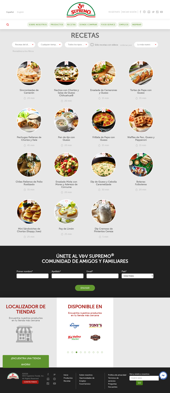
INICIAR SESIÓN (129, 12)
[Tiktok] (157, 12)
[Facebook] (140, 12)
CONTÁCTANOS (30, 382)
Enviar (85, 288)
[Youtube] (161, 12)
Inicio (66, 375)
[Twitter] (153, 12)
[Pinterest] (144, 12)
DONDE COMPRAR (88, 25)
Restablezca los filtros (23, 51)
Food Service (108, 25)
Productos (57, 25)
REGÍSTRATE (114, 12)
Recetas (71, 25)
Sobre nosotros (38, 25)
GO (139, 383)
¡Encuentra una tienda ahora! (26, 361)
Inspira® (136, 25)
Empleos (123, 25)
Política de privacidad (117, 375)
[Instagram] (149, 12)
